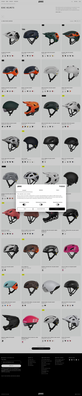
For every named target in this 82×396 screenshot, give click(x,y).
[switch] (41, 204)
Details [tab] (41, 190)
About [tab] (57, 190)
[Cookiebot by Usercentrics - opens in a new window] (60, 186)
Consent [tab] (24, 190)
